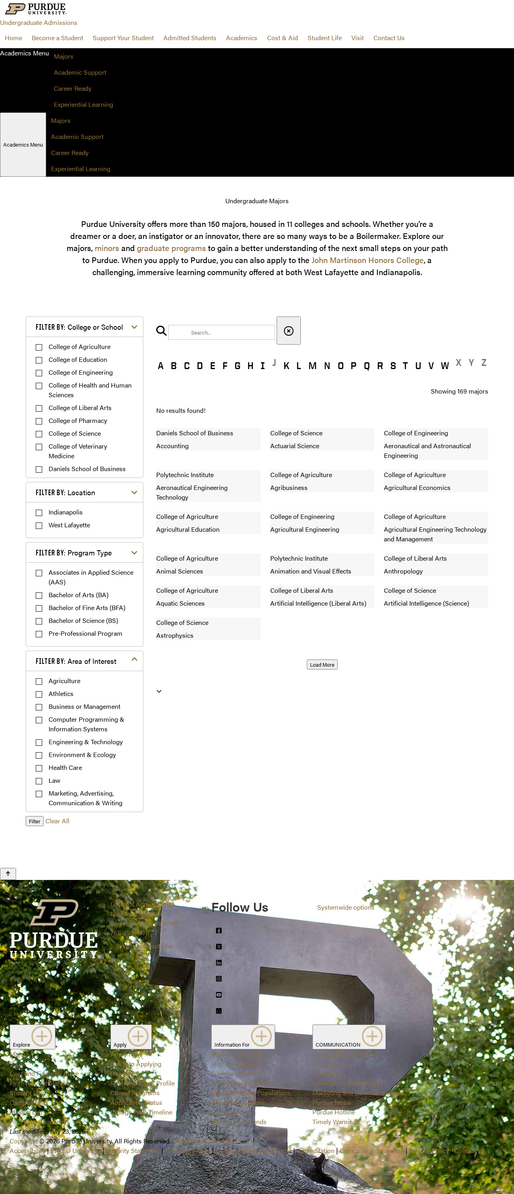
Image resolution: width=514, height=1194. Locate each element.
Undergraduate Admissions (39, 22)
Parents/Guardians (238, 1102)
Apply (121, 1044)
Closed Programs (135, 1092)
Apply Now (126, 1054)
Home (13, 37)
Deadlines (124, 1073)
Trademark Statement (202, 1140)
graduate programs (171, 247)
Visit (357, 37)
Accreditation (316, 1150)
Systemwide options (144, 945)
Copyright (24, 1140)
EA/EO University (76, 1150)
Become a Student (57, 37)
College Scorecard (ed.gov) (254, 1150)
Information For (232, 1044)
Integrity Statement (133, 1150)
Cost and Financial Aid (41, 1073)
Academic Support (80, 72)
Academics (241, 37)
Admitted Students (189, 37)
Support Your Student (123, 37)
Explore (22, 1044)
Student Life (325, 37)
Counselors (227, 1111)
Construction (330, 1063)
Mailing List (26, 1111)
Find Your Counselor (38, 1121)
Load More (322, 664)
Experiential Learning (83, 104)
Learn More (257, 582)
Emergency (328, 1073)
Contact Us (389, 37)
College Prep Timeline (141, 1111)
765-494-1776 (129, 932)
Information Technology (345, 1083)
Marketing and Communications (357, 1092)
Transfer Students (236, 1073)
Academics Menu (23, 144)
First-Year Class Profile (142, 1083)
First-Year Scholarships (42, 1083)
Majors (63, 56)
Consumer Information (372, 1150)
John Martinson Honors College (368, 259)
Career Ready (73, 88)
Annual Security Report (345, 1054)
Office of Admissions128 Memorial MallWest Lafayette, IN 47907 (145, 913)
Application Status (136, 1102)
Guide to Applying (135, 1063)
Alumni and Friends (239, 1121)
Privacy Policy (429, 1150)
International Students (242, 1083)
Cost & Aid (282, 37)
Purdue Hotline (333, 1111)
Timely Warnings (336, 1121)
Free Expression (187, 1150)
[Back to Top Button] (8, 874)
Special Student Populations (251, 1092)
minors (107, 247)
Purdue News (331, 1102)
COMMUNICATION (339, 1044)
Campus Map (28, 1102)
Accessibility (27, 1150)
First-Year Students (238, 1063)
